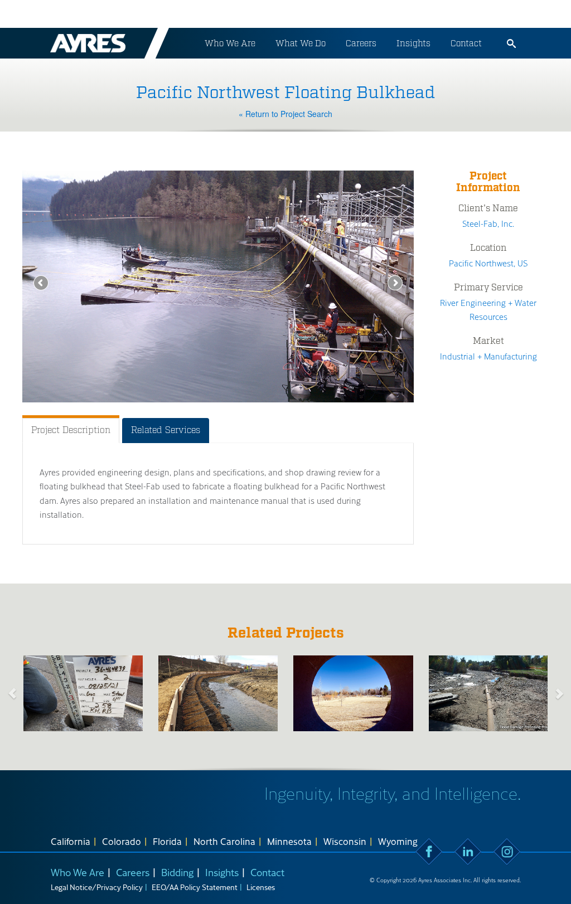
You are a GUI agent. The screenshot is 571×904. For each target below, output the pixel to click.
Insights (413, 43)
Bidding (177, 872)
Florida (167, 841)
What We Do (300, 43)
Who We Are (230, 43)
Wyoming (398, 841)
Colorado (121, 841)
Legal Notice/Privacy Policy (97, 887)
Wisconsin (344, 841)
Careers (361, 43)
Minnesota (289, 841)
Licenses (260, 887)
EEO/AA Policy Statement (195, 887)
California (70, 841)
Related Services (165, 430)
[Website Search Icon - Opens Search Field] (511, 43)
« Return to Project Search (285, 113)
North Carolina (224, 841)
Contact (466, 43)
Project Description (70, 430)
